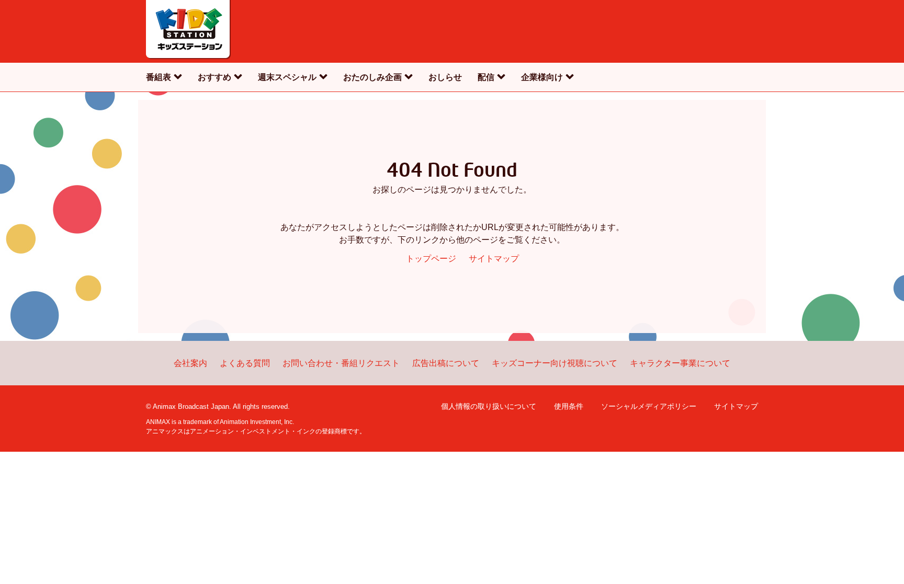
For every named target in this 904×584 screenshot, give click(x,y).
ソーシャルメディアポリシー (648, 406)
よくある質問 (245, 363)
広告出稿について (445, 363)
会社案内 (190, 363)
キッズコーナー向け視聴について (554, 363)
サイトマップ (494, 258)
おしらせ (445, 77)
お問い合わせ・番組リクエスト (341, 363)
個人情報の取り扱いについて (488, 406)
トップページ (431, 258)
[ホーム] (188, 31)
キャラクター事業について (680, 363)
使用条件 (568, 406)
